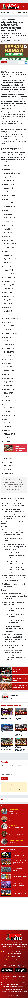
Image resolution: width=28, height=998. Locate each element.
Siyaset (18, 12)
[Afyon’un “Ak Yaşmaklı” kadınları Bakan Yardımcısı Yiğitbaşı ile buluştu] (21, 727)
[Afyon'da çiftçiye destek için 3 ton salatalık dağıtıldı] (7, 742)
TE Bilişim (18, 995)
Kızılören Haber (10, 989)
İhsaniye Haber (13, 988)
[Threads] (17, 966)
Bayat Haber (23, 982)
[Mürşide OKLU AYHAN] (4, 834)
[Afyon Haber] (5, 696)
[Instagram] (11, 966)
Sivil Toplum (12, 978)
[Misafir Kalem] (4, 826)
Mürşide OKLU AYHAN (15, 832)
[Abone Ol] (26, 62)
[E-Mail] (11, 699)
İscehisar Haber (22, 988)
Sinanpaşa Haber (5, 991)
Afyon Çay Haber (5, 982)
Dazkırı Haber (22, 984)
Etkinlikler (14, 979)
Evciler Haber (21, 986)
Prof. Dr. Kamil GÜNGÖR (16, 840)
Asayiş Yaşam (21, 976)
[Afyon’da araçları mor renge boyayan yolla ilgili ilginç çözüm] (7, 711)
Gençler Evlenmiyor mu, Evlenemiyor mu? (16, 835)
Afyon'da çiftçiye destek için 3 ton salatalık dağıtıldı (6, 748)
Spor (12, 12)
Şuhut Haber (14, 991)
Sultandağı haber (22, 991)
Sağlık (3, 978)
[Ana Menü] (25, 6)
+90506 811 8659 (15, 956)
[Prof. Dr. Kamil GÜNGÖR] (4, 841)
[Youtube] (14, 966)
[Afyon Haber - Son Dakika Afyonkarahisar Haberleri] (10, 6)
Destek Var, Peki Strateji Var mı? (17, 819)
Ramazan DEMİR (13, 809)
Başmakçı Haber (15, 982)
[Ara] (23, 6)
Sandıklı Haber (18, 989)
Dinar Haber (6, 986)
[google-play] (20, 970)
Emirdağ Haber (13, 986)
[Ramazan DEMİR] (4, 811)
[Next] (19, 966)
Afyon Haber (5, 12)
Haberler (3, 19)
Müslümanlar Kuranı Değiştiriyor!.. (14, 812)
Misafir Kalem (13, 825)
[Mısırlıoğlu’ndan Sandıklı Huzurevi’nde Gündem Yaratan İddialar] (21, 711)
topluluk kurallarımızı (15, 784)
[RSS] (25, 966)
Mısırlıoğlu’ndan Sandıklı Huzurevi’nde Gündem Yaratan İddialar (19, 718)
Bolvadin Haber (5, 984)
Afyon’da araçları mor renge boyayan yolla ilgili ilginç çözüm (7, 717)
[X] (5, 966)
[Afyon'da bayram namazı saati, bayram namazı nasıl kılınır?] (14, 52)
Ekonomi (18, 978)
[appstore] (7, 970)
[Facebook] (3, 966)
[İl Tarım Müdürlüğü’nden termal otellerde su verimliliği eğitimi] (21, 742)
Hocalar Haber (5, 988)
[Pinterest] (8, 966)
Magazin (23, 978)
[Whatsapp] (22, 966)
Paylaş (4, 62)
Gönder (4, 778)
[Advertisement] (14, 914)
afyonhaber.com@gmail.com (15, 959)
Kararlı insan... (13, 842)
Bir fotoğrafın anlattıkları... (16, 827)
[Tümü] (26, 800)
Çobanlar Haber (14, 984)
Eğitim (7, 978)
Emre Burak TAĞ (14, 817)
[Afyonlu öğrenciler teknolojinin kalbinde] (7, 727)
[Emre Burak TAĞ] (4, 819)
